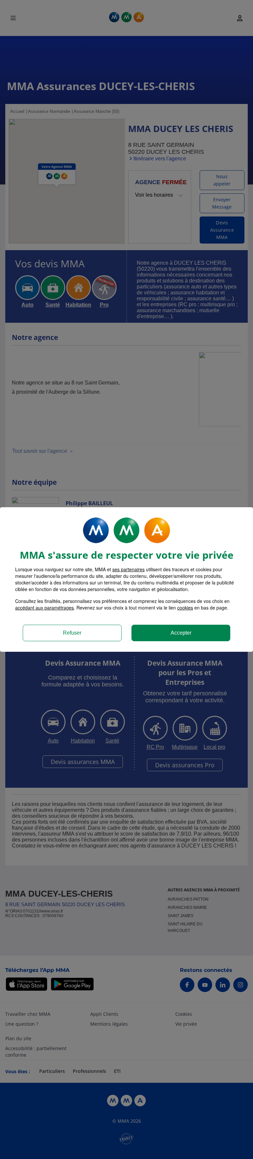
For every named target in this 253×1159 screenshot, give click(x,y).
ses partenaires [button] (128, 569)
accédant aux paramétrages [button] (44, 607)
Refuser (72, 633)
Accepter (181, 633)
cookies (185, 607)
